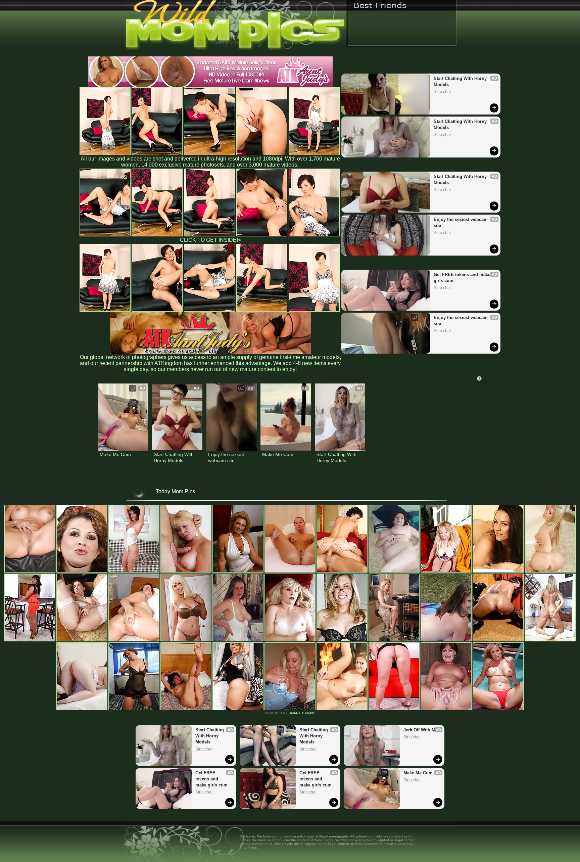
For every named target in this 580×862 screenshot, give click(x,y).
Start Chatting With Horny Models (461, 81)
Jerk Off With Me (420, 729)
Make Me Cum (115, 454)
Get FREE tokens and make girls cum (463, 277)
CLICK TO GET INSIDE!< (210, 240)
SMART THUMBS (302, 713)
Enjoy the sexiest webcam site (461, 222)
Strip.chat (442, 91)
